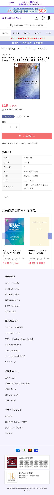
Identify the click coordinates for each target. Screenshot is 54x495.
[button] (49, 17)
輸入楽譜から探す (12, 294)
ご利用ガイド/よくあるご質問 (17, 383)
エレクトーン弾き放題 (14, 327)
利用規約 (8, 416)
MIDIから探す (10, 311)
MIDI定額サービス (12, 333)
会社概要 (8, 433)
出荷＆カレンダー (12, 395)
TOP (3, 48)
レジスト (38, 33)
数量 (4, 121)
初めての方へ (10, 377)
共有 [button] (6, 197)
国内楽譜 (5, 33)
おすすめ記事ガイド (13, 344)
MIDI (48, 33)
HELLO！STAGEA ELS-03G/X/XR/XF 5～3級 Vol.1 (12, 252)
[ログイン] (37, 17)
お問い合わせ (10, 400)
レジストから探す (12, 306)
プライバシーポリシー (14, 428)
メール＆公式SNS (12, 350)
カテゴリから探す (12, 283)
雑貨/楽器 (27, 33)
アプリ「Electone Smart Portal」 (20, 339)
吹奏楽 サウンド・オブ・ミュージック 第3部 (38, 251)
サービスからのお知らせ (15, 356)
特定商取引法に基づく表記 (16, 422)
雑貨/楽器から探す (12, 300)
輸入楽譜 (16, 33)
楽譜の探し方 (10, 389)
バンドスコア (43, 48)
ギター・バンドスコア (26, 48)
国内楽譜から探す (12, 288)
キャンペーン (10, 361)
